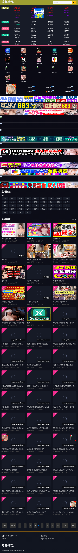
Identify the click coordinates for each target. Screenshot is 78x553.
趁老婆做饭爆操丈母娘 (60, 302)
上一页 (13, 525)
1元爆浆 (68, 87)
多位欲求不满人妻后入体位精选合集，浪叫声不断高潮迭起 (20, 428)
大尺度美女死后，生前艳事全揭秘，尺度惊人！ (42, 428)
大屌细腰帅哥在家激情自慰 (35, 449)
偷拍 (5, 198)
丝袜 (12, 202)
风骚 (28, 198)
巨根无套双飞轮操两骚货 (9, 470)
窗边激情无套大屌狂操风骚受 (36, 512)
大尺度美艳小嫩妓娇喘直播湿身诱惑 (64, 344)
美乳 (51, 198)
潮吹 (58, 202)
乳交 (20, 209)
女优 (66, 202)
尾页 (73, 525)
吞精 (58, 209)
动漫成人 (66, 24)
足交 (12, 209)
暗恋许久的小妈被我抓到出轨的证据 (64, 260)
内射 (5, 212)
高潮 (51, 202)
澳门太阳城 (56, 239)
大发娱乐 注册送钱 (33, 281)
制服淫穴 (17, 31)
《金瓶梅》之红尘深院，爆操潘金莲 (13, 323)
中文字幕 (33, 24)
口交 (66, 205)
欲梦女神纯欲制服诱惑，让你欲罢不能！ (14, 386)
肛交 (35, 209)
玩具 (35, 202)
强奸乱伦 (17, 35)
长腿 (5, 202)
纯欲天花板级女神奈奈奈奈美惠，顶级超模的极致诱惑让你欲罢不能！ (49, 344)
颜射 (51, 209)
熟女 (12, 205)
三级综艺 (50, 31)
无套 (12, 212)
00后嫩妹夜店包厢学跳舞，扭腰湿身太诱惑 (40, 407)
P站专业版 (17, 41)
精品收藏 (5, 28)
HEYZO (17, 37)
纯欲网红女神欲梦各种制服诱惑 (63, 365)
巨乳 (58, 198)
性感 (20, 198)
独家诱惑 (33, 37)
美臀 (66, 198)
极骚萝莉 (66, 35)
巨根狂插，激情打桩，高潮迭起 (37, 470)
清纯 (43, 198)
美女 (28, 205)
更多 (73, 219)
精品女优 (33, 35)
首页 (4, 525)
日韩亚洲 (33, 22)
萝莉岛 (17, 44)
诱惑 (35, 198)
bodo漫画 (66, 41)
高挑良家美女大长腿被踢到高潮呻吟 (13, 407)
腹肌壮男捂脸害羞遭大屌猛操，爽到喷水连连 (16, 491)
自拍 (12, 198)
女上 (43, 209)
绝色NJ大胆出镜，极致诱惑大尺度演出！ (40, 491)
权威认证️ (49, 87)
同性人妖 (33, 28)
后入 (28, 209)
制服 (28, 202)
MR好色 (50, 44)
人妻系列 (50, 35)
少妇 (43, 205)
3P (20, 212)
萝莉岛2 (33, 44)
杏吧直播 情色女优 (58, 281)
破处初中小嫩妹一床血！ (9, 239)
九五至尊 (4, 260)
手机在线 (5, 35)
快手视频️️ (33, 41)
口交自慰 (66, 28)
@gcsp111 (5, 539)
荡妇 (5, 205)
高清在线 (5, 22)
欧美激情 (66, 22)
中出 (66, 209)
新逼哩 (50, 41)
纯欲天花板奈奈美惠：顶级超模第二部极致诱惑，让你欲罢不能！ (22, 512)
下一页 (65, 525)
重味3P (66, 31)
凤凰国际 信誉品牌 (7, 302)
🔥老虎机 (49, 91)
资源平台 (5, 41)
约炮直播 (4, 281)
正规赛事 (29, 87)
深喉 (5, 209)
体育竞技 (10, 87)
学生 (20, 205)
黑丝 (20, 202)
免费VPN (30, 323)
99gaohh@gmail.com (47, 539)
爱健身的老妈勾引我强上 (35, 260)
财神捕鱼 (68, 91)
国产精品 (17, 22)
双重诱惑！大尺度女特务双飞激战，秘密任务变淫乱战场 (19, 344)
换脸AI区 (33, 31)
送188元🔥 (9, 91)
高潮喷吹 (66, 37)
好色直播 (30, 239)
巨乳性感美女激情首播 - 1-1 (35, 365)
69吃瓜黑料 (66, 44)
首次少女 (50, 37)
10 (58, 525)
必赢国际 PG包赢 (32, 302)
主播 (58, 205)
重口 (28, 212)
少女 (51, 205)
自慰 (43, 202)
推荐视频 (17, 28)
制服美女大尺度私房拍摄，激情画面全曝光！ (16, 449)
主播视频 (17, 24)
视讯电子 (29, 91)
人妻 (35, 205)
